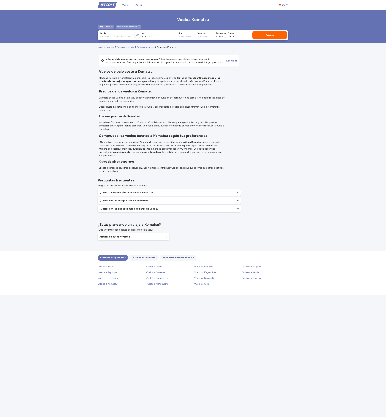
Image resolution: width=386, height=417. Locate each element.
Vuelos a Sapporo (107, 272)
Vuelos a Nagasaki (204, 278)
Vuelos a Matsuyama (157, 283)
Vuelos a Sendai (250, 272)
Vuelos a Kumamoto (157, 278)
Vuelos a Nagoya (251, 266)
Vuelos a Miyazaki (251, 278)
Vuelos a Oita (201, 283)
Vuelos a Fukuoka (203, 266)
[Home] (107, 4)
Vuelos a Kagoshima (205, 272)
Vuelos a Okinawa (155, 272)
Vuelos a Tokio (106, 266)
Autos (139, 5)
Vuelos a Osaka (154, 266)
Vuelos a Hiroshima (108, 278)
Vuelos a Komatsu (107, 283)
